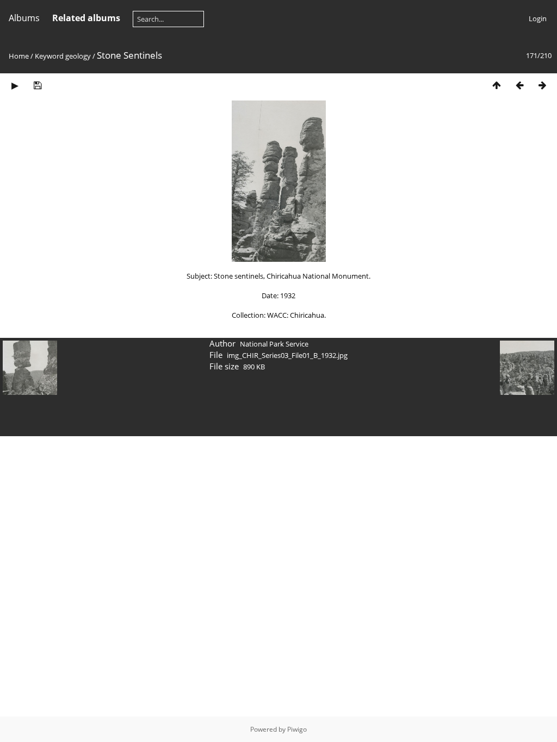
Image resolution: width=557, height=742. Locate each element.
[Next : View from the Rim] (542, 85)
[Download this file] (37, 85)
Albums (24, 18)
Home (19, 56)
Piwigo (297, 729)
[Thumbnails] (496, 85)
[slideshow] (14, 85)
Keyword (49, 56)
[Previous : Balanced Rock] (519, 85)
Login (538, 18)
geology (78, 56)
